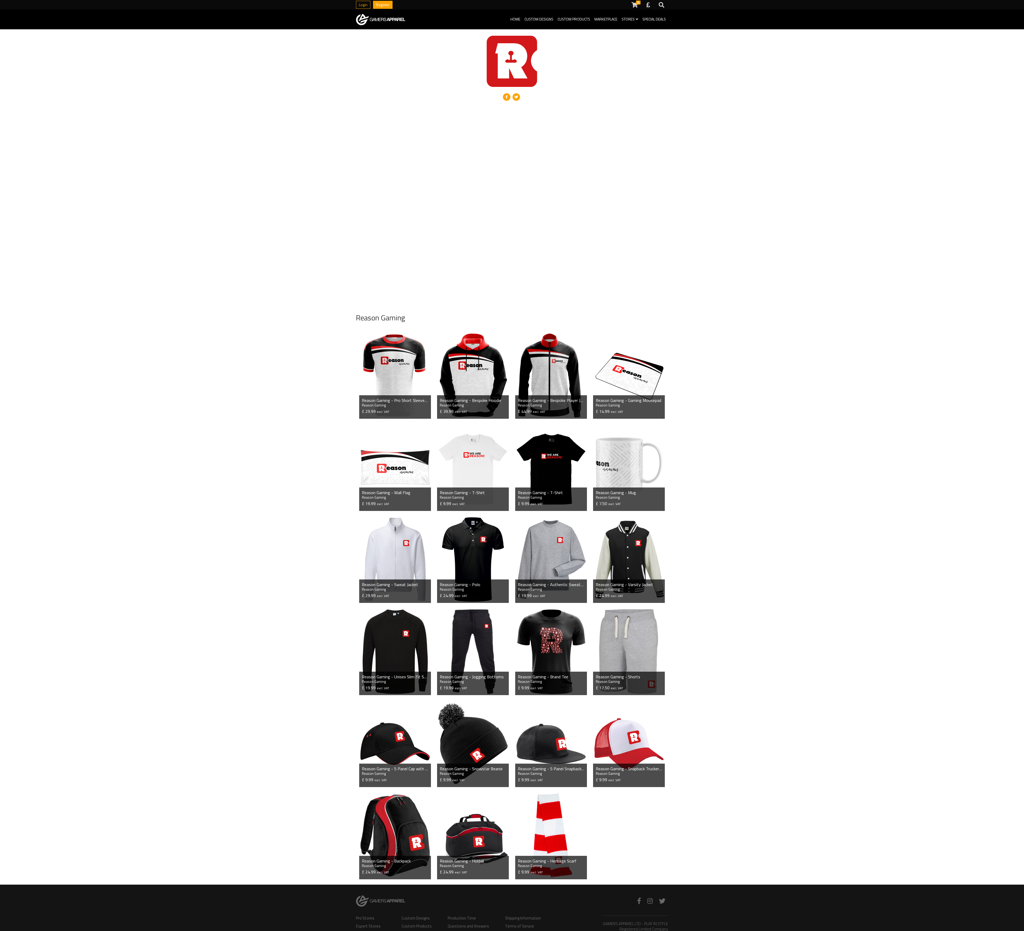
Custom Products (574, 19)
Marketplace (605, 19)
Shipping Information (523, 918)
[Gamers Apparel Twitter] (662, 901)
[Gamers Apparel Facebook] (639, 901)
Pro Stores (365, 918)
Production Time (462, 918)
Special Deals (654, 19)
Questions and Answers (468, 926)
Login (363, 4)
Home (515, 19)
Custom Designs (539, 19)
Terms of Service (519, 926)
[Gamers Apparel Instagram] (650, 901)
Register (383, 4)
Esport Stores (368, 926)
